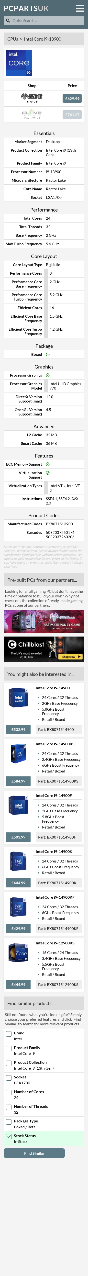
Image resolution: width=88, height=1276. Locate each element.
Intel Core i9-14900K (54, 851)
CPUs (13, 39)
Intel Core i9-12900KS (55, 942)
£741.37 (72, 114)
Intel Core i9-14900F (54, 795)
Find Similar (34, 1153)
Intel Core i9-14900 (53, 687)
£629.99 (72, 98)
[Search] (8, 20)
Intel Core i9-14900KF (55, 897)
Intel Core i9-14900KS (55, 743)
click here (10, 566)
